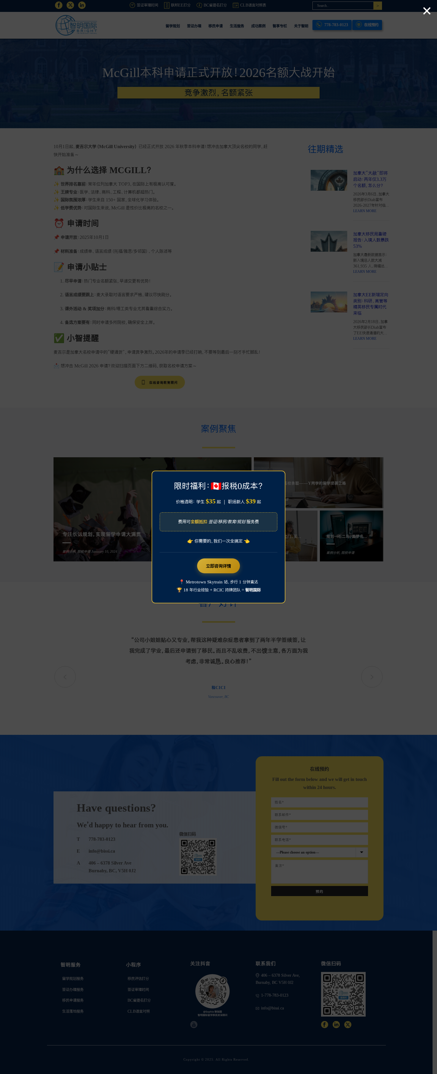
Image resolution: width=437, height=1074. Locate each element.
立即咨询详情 (218, 565)
